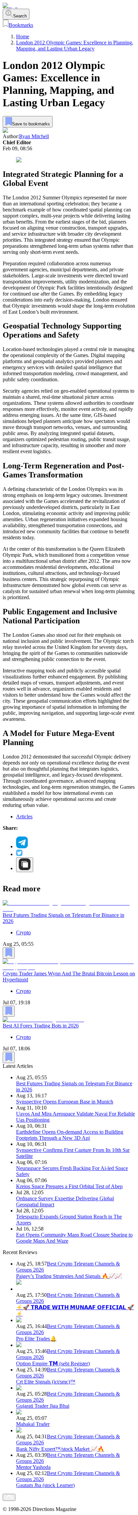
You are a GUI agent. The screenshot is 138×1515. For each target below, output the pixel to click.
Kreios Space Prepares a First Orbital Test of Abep (69, 1186)
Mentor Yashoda (33, 1467)
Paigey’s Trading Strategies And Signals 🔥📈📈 (69, 1276)
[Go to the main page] (10, 5)
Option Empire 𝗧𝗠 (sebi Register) (53, 1363)
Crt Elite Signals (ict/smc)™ (45, 1382)
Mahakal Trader (33, 1424)
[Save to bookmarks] (9, 953)
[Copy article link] (24, 864)
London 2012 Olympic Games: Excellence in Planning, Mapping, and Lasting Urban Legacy (74, 45)
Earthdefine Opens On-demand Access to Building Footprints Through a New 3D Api (69, 1135)
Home (22, 36)
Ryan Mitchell (34, 136)
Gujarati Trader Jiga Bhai (42, 1406)
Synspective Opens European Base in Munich (64, 1101)
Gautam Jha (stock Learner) (45, 1485)
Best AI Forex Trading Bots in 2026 (41, 1026)
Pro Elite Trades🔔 (36, 1339)
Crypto (23, 932)
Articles (24, 816)
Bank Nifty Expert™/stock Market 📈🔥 (60, 1449)
